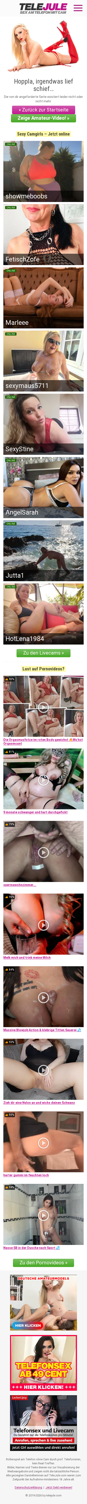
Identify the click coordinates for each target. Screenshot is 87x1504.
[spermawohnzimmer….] (43, 851)
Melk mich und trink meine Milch (27, 957)
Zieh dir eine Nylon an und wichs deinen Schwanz (39, 1102)
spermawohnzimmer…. (19, 885)
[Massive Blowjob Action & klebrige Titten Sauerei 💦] (43, 996)
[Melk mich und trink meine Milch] (43, 924)
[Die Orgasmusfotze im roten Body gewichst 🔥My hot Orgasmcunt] (43, 706)
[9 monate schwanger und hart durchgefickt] (43, 779)
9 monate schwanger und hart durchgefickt (35, 812)
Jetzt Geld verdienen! (59, 1487)
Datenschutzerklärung (28, 1487)
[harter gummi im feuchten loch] (43, 1141)
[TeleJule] (43, 8)
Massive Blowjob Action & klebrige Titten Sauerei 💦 (42, 1030)
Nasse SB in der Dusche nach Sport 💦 (31, 1248)
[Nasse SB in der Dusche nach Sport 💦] (43, 1214)
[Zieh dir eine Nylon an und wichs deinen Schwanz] (43, 1069)
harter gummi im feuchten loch (26, 1175)
